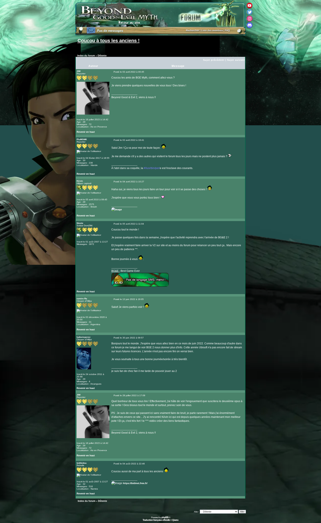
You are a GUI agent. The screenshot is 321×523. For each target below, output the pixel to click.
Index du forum (86, 55)
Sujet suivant (236, 60)
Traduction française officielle (156, 520)
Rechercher (192, 30)
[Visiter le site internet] (120, 175)
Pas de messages (110, 30)
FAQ (227, 30)
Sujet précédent (213, 60)
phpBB (164, 517)
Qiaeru (175, 520)
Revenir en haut (86, 132)
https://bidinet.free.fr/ (135, 483)
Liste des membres (212, 30)
